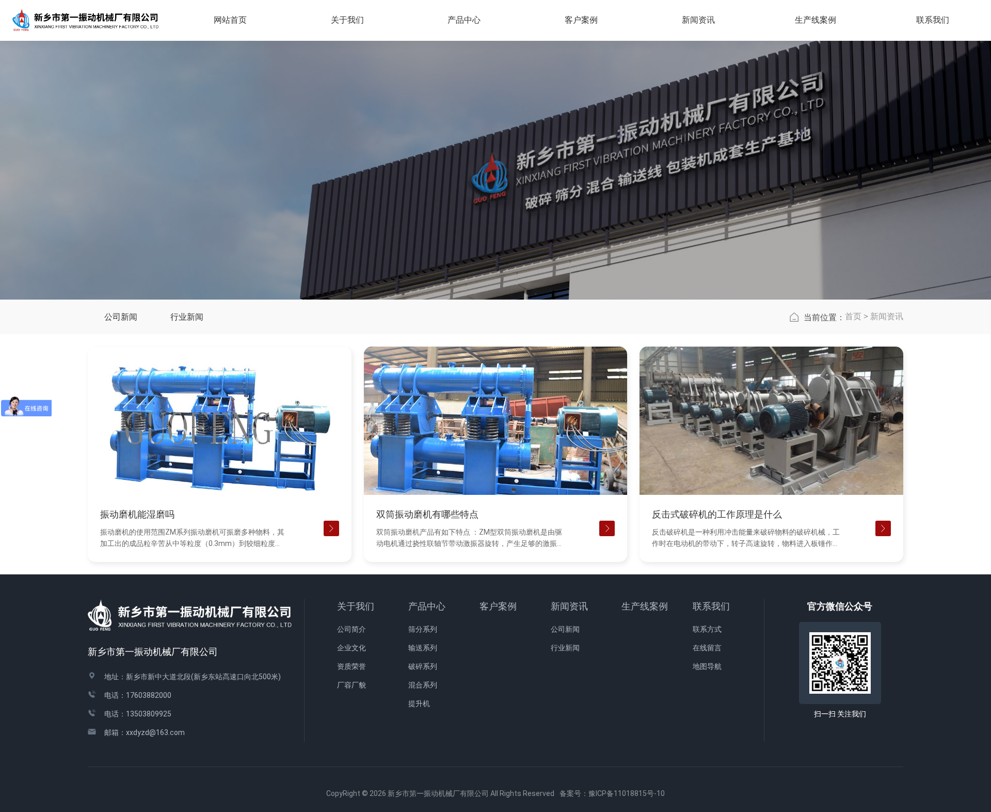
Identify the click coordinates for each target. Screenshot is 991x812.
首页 (853, 316)
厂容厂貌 (351, 685)
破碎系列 (422, 666)
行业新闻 (186, 317)
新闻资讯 (886, 316)
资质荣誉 (351, 666)
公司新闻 (120, 317)
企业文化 (351, 648)
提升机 (419, 703)
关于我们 (355, 606)
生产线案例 (815, 20)
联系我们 (711, 606)
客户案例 (498, 606)
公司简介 (351, 629)
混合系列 (422, 685)
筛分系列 (422, 629)
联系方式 (707, 629)
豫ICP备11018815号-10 (626, 793)
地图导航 (707, 666)
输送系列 (422, 648)
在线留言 (707, 648)
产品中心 (426, 606)
